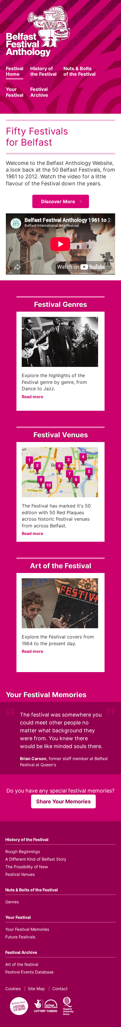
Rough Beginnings (22, 851)
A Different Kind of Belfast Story (35, 859)
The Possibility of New (26, 866)
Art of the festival (21, 964)
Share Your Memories (63, 801)
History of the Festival (43, 71)
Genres (12, 901)
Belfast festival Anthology (38, 31)
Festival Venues (20, 874)
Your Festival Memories (27, 929)
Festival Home (14, 71)
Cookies (13, 988)
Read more (32, 396)
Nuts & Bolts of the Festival (79, 71)
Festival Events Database (29, 971)
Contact (60, 988)
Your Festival (14, 92)
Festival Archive (39, 92)
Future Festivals (20, 936)
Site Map (36, 988)
